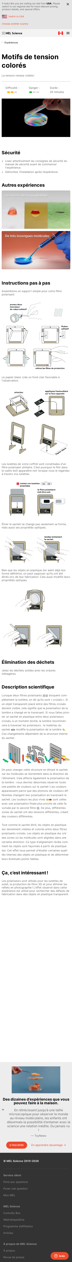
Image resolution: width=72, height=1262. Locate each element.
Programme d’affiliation (18, 1226)
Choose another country (15, 23)
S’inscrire (17, 1145)
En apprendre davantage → (48, 1145)
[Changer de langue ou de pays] (60, 33)
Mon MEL (9, 1195)
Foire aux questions (15, 1182)
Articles (8, 1233)
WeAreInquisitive (13, 1219)
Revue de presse (13, 1257)
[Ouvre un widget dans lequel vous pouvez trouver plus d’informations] (59, 1256)
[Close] (68, 4)
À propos (9, 1250)
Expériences (11, 42)
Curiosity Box (11, 1213)
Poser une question (15, 1188)
